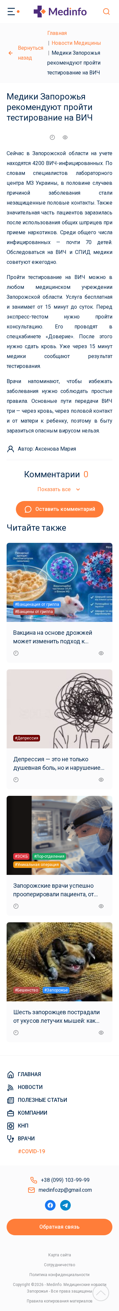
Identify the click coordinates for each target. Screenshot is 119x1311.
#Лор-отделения (49, 856)
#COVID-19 (31, 1151)
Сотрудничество (59, 1265)
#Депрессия (26, 738)
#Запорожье (56, 990)
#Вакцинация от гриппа (37, 604)
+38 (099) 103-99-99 (65, 1180)
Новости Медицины (76, 43)
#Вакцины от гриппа (34, 611)
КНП (23, 1126)
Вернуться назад (30, 53)
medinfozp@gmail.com (65, 1190)
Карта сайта (59, 1255)
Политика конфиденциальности (59, 1274)
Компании (32, 1113)
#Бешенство (26, 990)
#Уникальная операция (37, 864)
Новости (30, 1087)
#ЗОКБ (21, 856)
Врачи (26, 1138)
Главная (57, 33)
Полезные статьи (42, 1100)
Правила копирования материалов (60, 1301)
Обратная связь (59, 1227)
